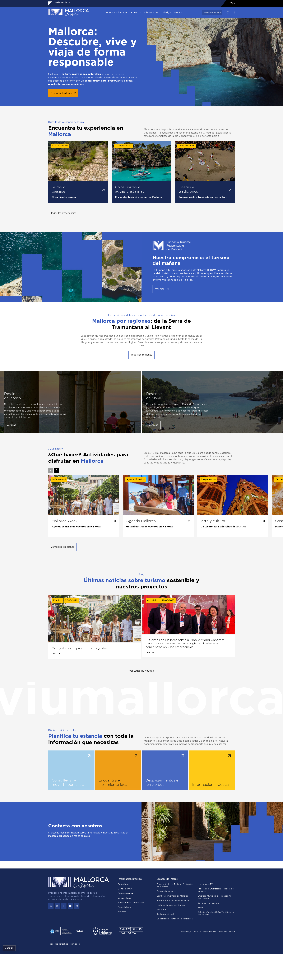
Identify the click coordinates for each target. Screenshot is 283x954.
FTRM (133, 12)
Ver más (159, 289)
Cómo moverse (125, 893)
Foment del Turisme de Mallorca (173, 900)
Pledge (167, 12)
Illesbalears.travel (165, 914)
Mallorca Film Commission (131, 902)
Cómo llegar (124, 884)
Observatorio (151, 12)
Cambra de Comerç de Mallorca (172, 896)
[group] (83, 506)
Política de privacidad (205, 931)
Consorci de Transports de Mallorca (175, 919)
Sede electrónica (212, 12)
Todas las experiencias (63, 213)
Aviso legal (186, 931)
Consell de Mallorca (166, 891)
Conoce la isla (124, 898)
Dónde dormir (125, 889)
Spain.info (162, 909)
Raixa (200, 907)
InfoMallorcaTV (205, 884)
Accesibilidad (124, 907)
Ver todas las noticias (141, 671)
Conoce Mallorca (114, 12)
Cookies (9, 948)
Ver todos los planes (62, 547)
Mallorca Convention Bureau (171, 905)
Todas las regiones (141, 355)
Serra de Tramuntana (208, 903)
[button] (56, 470)
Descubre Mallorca (61, 93)
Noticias (179, 12)
